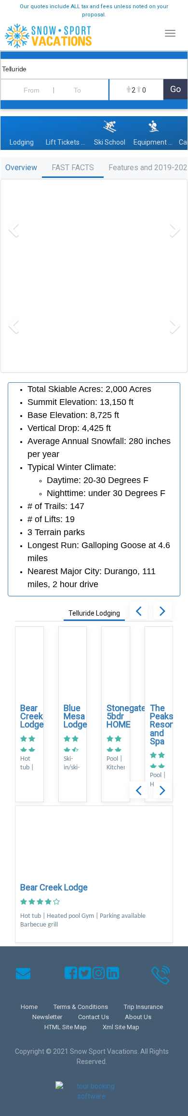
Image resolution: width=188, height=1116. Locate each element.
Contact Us (93, 1017)
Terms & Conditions (81, 1006)
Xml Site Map (121, 1027)
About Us (138, 1017)
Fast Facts (73, 167)
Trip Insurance (143, 1006)
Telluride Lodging (94, 613)
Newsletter (47, 1017)
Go (175, 89)
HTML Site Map (65, 1027)
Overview (21, 167)
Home (29, 1006)
